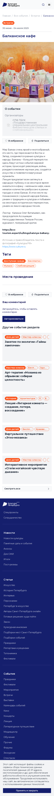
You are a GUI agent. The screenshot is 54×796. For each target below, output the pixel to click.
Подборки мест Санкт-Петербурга (22, 632)
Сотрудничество (13, 517)
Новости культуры (13, 538)
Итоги (7, 559)
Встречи (35, 15)
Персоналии (10, 600)
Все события (21, 15)
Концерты (9, 716)
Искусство (9, 585)
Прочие (8, 742)
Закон (7, 622)
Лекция (8, 721)
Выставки (9, 700)
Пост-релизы (11, 564)
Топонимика (10, 653)
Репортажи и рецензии (16, 648)
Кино (6, 710)
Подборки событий (14, 637)
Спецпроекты (11, 512)
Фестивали (9, 658)
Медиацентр (11, 731)
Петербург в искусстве (16, 606)
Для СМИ (9, 554)
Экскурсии (9, 752)
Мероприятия (11, 689)
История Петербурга (15, 590)
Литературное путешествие (19, 726)
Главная (6, 15)
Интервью (9, 595)
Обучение (9, 737)
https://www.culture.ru (14, 246)
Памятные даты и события (18, 543)
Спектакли (9, 758)
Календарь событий (14, 705)
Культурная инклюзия (15, 627)
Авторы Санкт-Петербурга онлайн (22, 611)
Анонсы (8, 548)
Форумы (8, 747)
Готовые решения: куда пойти (20, 616)
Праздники (10, 643)
